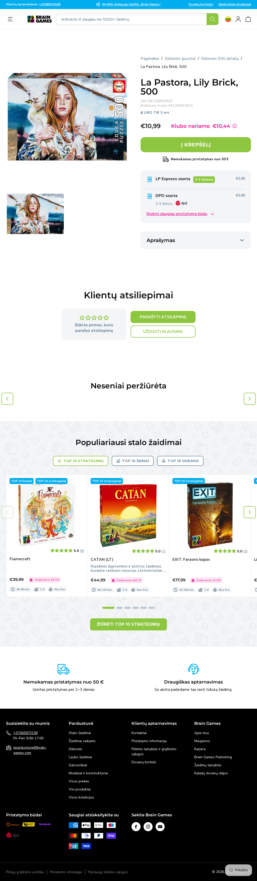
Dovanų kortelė (144, 762)
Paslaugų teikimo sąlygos (108, 872)
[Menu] (11, 19)
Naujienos (202, 741)
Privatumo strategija (66, 872)
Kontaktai (139, 733)
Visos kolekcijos (81, 797)
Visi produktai (80, 789)
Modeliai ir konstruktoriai (88, 773)
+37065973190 (25, 733)
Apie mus (201, 733)
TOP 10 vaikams (183, 461)
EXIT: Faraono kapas (191, 559)
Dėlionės (75, 749)
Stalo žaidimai (80, 733)
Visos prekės (79, 781)
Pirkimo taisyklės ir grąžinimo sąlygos (154, 751)
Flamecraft (20, 559)
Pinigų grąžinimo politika (25, 872)
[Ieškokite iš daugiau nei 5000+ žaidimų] (213, 19)
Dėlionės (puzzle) (180, 58)
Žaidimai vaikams (82, 741)
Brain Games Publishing (213, 757)
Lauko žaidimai (80, 757)
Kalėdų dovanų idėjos (211, 773)
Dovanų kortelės (200, 4)
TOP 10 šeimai (135, 461)
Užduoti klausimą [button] (163, 331)
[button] (250, 512)
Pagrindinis (150, 58)
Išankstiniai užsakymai (235, 4)
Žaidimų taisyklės (207, 765)
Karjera (200, 749)
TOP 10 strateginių (83, 461)
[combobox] (137, 19)
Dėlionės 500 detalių (220, 58)
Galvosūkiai (78, 765)
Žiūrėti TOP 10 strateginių (128, 624)
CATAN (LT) (102, 559)
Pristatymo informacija (149, 741)
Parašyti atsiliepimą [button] (163, 317)
